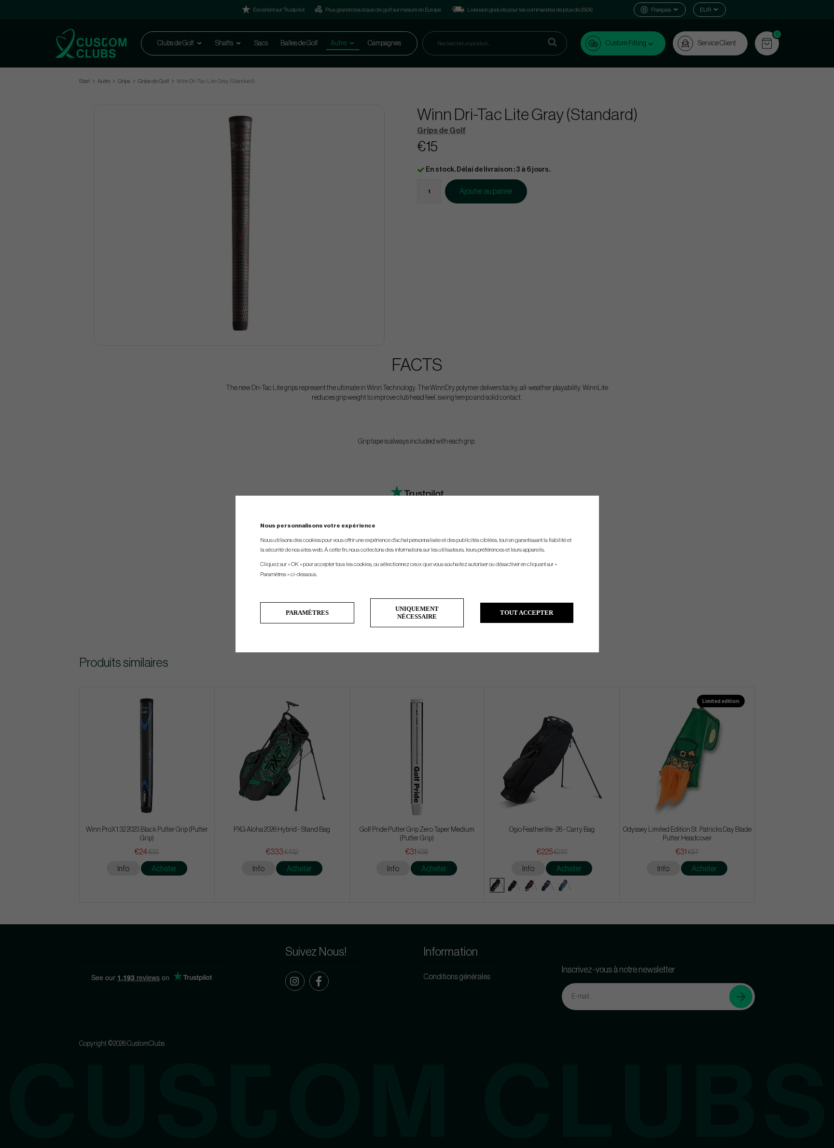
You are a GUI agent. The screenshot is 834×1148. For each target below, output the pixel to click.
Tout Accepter (526, 612)
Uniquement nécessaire (417, 612)
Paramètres (307, 612)
